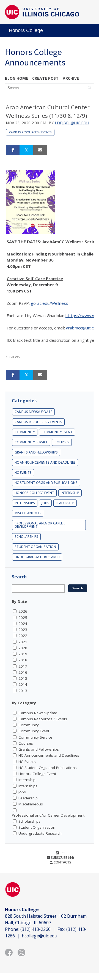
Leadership (65, 503)
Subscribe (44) (62, 857)
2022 (22, 635)
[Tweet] (26, 150)
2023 (22, 629)
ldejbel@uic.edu (72, 122)
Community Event (57, 432)
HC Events (23, 472)
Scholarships (26, 536)
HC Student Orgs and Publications (46, 482)
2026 (22, 611)
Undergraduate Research (37, 557)
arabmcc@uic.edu (82, 328)
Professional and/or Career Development (40, 525)
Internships (25, 503)
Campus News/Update (33, 411)
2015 (22, 678)
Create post (45, 78)
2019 (22, 653)
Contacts (62, 862)
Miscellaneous (28, 513)
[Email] (40, 150)
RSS (62, 853)
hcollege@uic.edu (39, 936)
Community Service (31, 442)
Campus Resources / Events (30, 132)
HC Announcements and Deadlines (45, 462)
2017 (22, 666)
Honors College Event (34, 492)
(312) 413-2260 (35, 929)
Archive (71, 78)
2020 (22, 647)
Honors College (26, 30)
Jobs (45, 503)
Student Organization (35, 546)
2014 (22, 684)
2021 (22, 641)
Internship (70, 492)
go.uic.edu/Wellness (49, 303)
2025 (22, 617)
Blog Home (16, 78)
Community (25, 432)
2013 (22, 690)
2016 (22, 672)
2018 (22, 660)
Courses (61, 442)
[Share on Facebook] (13, 150)
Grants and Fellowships (36, 452)
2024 (22, 623)
